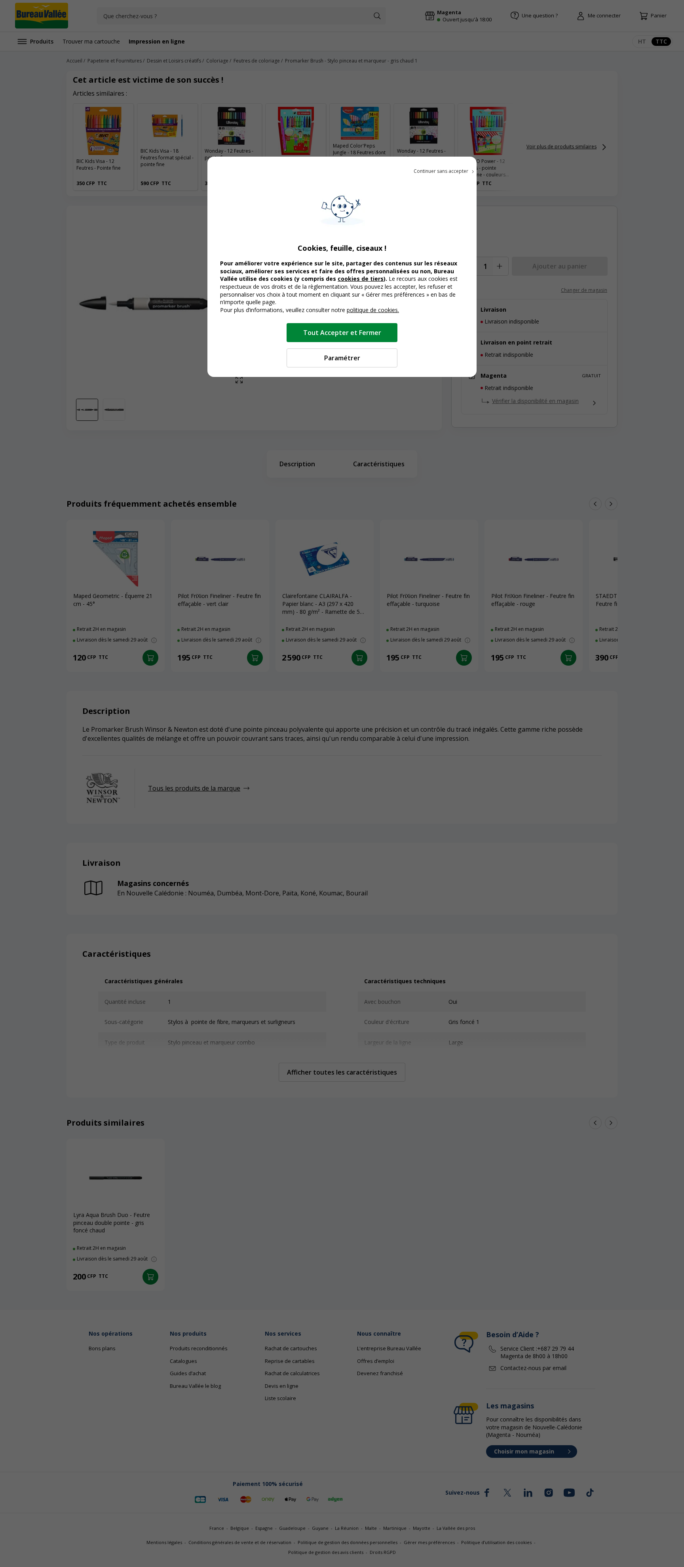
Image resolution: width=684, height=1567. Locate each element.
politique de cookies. (373, 310)
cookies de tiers (361, 278)
